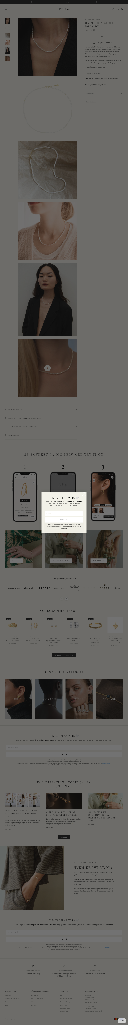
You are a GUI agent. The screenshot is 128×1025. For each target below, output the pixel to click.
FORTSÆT (64, 520)
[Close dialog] (84, 494)
